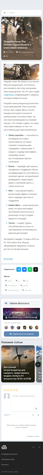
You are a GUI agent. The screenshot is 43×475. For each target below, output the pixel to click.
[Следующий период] (38, 364)
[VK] (24, 269)
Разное (12, 13)
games (10, 281)
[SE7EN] (4, 447)
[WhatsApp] (30, 269)
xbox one (28, 290)
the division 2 (12, 285)
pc (19, 281)
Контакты (5, 464)
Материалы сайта (7, 459)
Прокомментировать (27, 52)
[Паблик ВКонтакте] (7, 303)
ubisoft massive (13, 290)
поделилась (9, 94)
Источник (8, 258)
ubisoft (25, 285)
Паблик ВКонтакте (19, 303)
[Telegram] (18, 269)
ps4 (27, 281)
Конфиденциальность (9, 454)
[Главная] (5, 12)
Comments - (33, 436)
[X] (35, 269)
